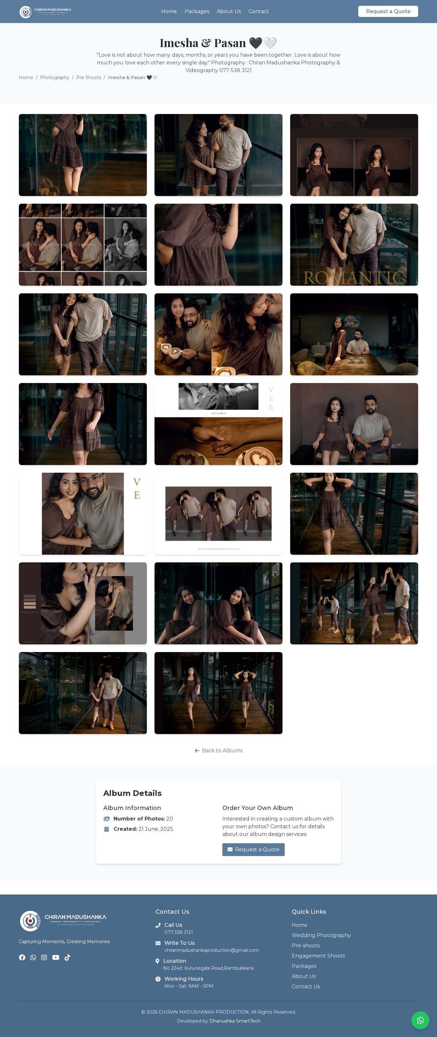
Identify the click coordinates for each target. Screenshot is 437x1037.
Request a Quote (388, 11)
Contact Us (306, 987)
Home (169, 11)
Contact (259, 11)
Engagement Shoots (318, 956)
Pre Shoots (88, 77)
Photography (54, 77)
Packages (197, 11)
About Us (229, 11)
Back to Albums (222, 750)
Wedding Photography (321, 935)
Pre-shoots (306, 946)
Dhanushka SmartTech (235, 1021)
